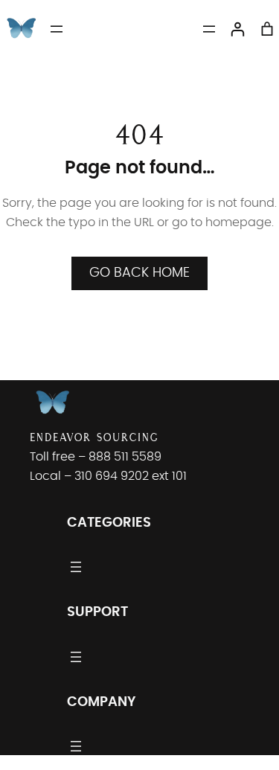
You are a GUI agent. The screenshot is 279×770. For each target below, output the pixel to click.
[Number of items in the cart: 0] (267, 29)
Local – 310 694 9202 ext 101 (108, 476)
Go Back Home (139, 273)
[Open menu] (56, 29)
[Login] (237, 29)
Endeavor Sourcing (94, 437)
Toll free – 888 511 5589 (95, 457)
